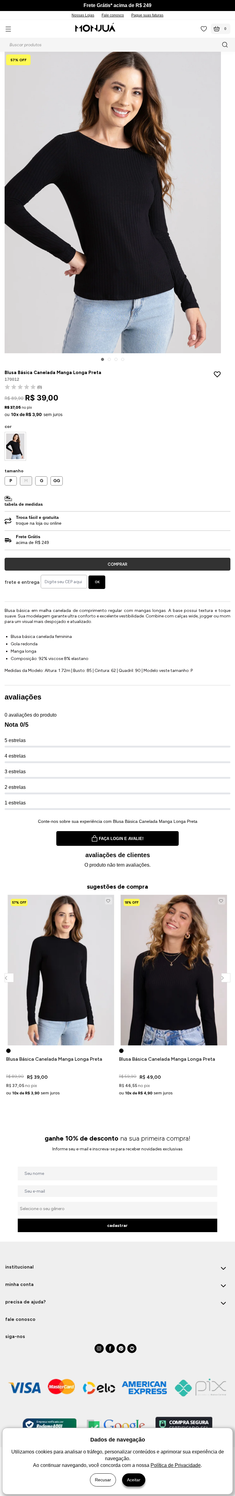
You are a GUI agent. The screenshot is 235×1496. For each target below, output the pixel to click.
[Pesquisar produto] (226, 44)
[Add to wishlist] (219, 374)
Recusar (103, 1479)
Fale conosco (113, 15)
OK (97, 582)
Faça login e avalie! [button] (121, 838)
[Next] (225, 977)
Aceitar (133, 1479)
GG (56, 480)
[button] (102, 359)
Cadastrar (117, 1225)
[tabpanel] (61, 996)
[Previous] (9, 977)
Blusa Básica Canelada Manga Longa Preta (54, 1059)
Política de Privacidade (176, 1465)
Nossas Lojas (83, 15)
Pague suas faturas (147, 15)
